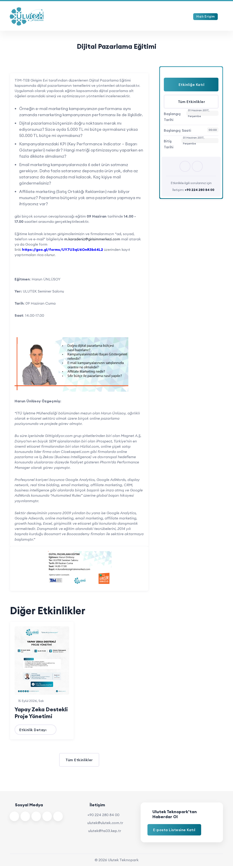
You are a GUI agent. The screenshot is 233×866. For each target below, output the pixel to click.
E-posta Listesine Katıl (174, 829)
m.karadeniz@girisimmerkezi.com (92, 239)
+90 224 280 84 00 (103, 814)
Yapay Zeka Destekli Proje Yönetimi (41, 713)
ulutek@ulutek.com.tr (105, 822)
